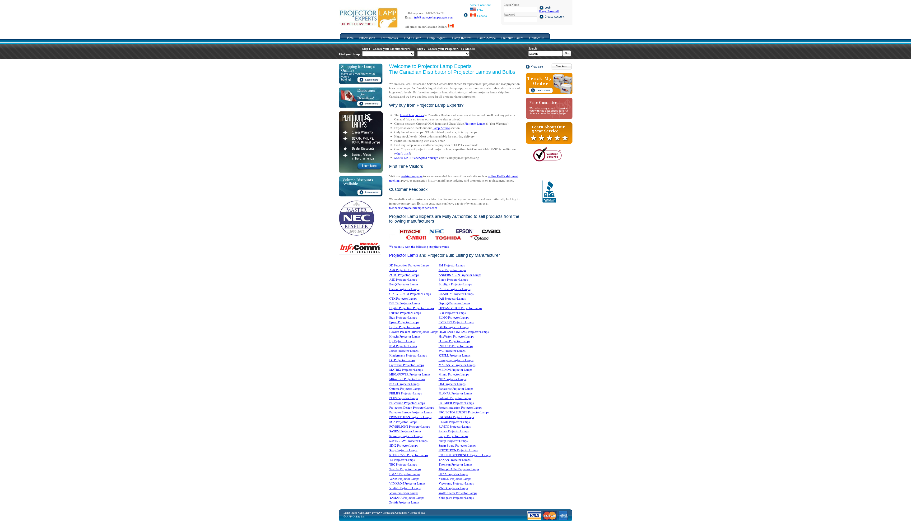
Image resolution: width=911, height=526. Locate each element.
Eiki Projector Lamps (452, 313)
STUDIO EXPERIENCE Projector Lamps (465, 455)
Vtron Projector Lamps (403, 493)
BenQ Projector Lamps (403, 284)
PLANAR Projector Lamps (455, 393)
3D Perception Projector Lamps (409, 265)
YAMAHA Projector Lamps (406, 497)
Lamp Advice (486, 38)
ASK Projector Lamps (403, 279)
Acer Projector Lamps (452, 270)
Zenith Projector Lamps (404, 502)
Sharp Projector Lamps (453, 441)
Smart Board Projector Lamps (457, 445)
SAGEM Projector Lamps (405, 431)
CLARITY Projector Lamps (456, 294)
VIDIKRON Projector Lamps (407, 483)
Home (349, 38)
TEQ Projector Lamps (403, 464)
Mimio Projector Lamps (454, 374)
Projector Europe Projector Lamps (410, 412)
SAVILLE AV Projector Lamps (408, 441)
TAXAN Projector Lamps (454, 459)
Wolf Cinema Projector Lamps (458, 493)
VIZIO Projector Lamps (453, 488)
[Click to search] (566, 55)
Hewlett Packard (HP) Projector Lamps (413, 331)
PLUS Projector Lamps (403, 398)
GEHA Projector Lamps (454, 327)
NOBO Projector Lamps (404, 384)
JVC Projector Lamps (452, 350)
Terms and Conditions (395, 512)
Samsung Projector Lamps (406, 436)
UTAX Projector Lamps (453, 474)
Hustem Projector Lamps (454, 341)
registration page (412, 176)
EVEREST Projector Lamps (456, 322)
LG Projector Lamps (402, 360)
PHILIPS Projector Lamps (405, 393)
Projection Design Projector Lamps (411, 407)
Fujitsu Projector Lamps (404, 327)
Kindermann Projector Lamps (408, 355)
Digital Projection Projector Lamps (411, 308)
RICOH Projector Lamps (454, 422)
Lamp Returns (462, 38)
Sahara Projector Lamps (454, 431)
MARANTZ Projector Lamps (457, 365)
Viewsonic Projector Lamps (456, 483)
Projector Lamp (403, 255)
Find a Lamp (412, 38)
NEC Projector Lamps (452, 379)
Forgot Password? (549, 11)
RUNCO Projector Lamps (455, 426)
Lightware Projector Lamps (406, 365)
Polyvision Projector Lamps (407, 403)
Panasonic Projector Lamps (456, 388)
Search (532, 48)
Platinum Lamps (512, 38)
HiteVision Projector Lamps (456, 336)
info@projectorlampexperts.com (433, 17)
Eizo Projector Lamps (403, 317)
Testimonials (389, 38)
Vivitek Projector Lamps (405, 488)
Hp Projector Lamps (402, 341)
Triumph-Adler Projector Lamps (459, 469)
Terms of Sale (417, 512)
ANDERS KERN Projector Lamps (460, 275)
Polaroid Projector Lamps (455, 398)
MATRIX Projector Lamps (406, 369)
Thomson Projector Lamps (455, 464)
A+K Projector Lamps (403, 270)
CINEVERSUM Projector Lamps (410, 294)
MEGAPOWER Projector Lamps (409, 374)
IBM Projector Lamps (403, 346)
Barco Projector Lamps (453, 279)
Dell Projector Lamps (452, 298)
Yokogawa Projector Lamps (456, 497)
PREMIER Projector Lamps (456, 403)
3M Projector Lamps (452, 265)
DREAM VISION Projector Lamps (460, 308)
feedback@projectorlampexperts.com (413, 208)
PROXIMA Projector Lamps (456, 417)
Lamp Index (350, 512)
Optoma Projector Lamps (405, 388)
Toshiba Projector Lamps (405, 469)
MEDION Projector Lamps (455, 369)
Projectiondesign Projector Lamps (460, 407)
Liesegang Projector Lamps (456, 360)
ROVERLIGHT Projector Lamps (409, 426)
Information (367, 38)
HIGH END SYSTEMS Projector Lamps (464, 331)
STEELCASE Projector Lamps (408, 455)
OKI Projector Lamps (452, 384)
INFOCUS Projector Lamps (456, 346)
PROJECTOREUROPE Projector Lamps (464, 412)
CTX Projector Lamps (403, 298)
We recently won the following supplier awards (419, 246)
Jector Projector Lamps (403, 350)
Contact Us (536, 38)
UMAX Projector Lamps (404, 474)
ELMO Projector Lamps (454, 317)
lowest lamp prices (412, 115)
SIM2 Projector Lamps (403, 445)
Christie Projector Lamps (454, 289)
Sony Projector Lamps (403, 450)
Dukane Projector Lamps (405, 313)
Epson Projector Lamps (404, 322)
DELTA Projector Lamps (404, 303)
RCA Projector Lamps (403, 422)
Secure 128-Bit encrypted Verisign (416, 158)
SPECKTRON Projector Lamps (458, 450)
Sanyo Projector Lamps (453, 436)
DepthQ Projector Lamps (454, 303)
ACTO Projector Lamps (404, 275)
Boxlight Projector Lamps (455, 284)
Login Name (511, 4)
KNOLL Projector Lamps (454, 355)
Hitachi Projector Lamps (404, 336)
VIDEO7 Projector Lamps (455, 478)
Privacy (376, 512)
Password (509, 14)
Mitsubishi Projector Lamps (407, 379)
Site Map (364, 512)
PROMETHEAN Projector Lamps (410, 417)
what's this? (402, 153)
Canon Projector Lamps (404, 289)
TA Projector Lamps (402, 459)
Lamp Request (436, 38)
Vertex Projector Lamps (404, 478)
